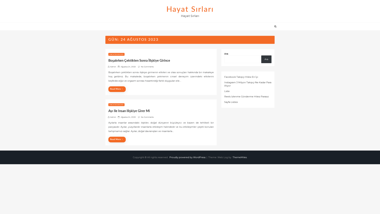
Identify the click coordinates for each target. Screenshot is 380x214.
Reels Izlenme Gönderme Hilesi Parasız (246, 96)
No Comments (147, 67)
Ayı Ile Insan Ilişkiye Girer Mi (129, 111)
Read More (115, 89)
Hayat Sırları (190, 9)
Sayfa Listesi (231, 102)
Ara (226, 53)
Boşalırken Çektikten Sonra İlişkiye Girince (139, 60)
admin (113, 67)
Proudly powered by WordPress (187, 157)
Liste (227, 91)
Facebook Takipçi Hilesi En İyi (241, 76)
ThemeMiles (240, 157)
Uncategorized (116, 54)
